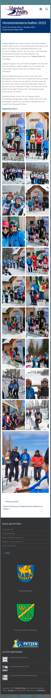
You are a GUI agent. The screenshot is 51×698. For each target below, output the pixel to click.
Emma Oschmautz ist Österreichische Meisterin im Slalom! (23, 507)
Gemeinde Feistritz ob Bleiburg (25, 630)
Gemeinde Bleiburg (25, 591)
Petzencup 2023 (10, 502)
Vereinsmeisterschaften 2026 (19, 666)
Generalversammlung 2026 (18, 657)
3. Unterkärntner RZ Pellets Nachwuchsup (23, 675)
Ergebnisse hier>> (9, 109)
